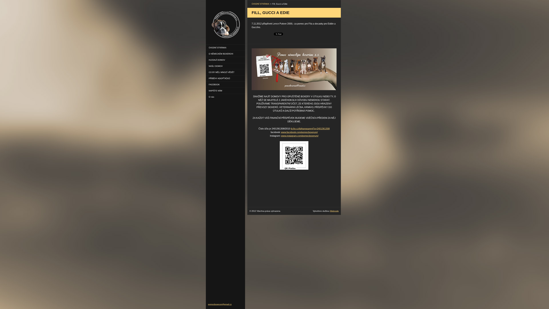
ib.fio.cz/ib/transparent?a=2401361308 (310, 128)
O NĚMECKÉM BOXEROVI (221, 54)
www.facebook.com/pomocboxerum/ (299, 132)
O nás (211, 97)
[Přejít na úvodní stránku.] (225, 20)
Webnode (334, 211)
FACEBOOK (214, 84)
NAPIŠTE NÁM (215, 91)
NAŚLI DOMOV (216, 66)
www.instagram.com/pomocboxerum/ (299, 136)
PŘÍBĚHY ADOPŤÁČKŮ (219, 78)
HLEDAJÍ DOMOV (217, 60)
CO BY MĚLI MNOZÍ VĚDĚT (221, 72)
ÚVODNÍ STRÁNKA (217, 47)
